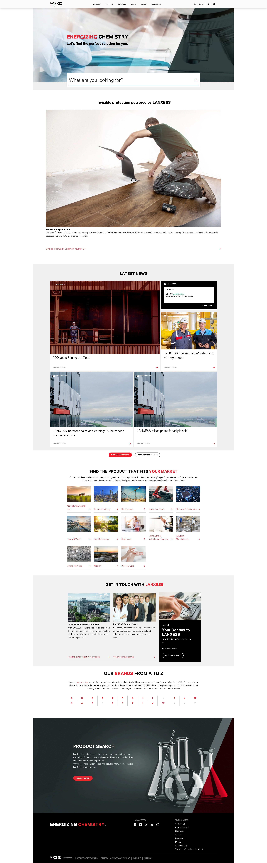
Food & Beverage (106, 528)
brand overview (81, 682)
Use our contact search (134, 626)
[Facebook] (135, 824)
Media (133, 4)
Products (109, 4)
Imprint (137, 858)
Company (97, 4)
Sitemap (148, 858)
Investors (122, 4)
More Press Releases (120, 455)
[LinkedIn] (140, 824)
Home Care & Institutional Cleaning (161, 528)
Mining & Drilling (79, 557)
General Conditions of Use (115, 858)
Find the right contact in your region (89, 626)
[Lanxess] (57, 858)
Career (143, 4)
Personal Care (133, 557)
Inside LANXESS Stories (147, 455)
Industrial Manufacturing (188, 528)
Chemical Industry (106, 498)
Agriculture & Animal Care (79, 498)
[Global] (194, 4)
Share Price (207, 305)
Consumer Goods (161, 498)
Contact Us (156, 4)
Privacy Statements (86, 858)
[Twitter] (146, 824)
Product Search (83, 778)
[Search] (196, 80)
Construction (133, 498)
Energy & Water (79, 528)
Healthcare (133, 528)
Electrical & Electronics (188, 498)
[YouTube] (152, 824)
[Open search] (214, 4)
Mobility (106, 557)
